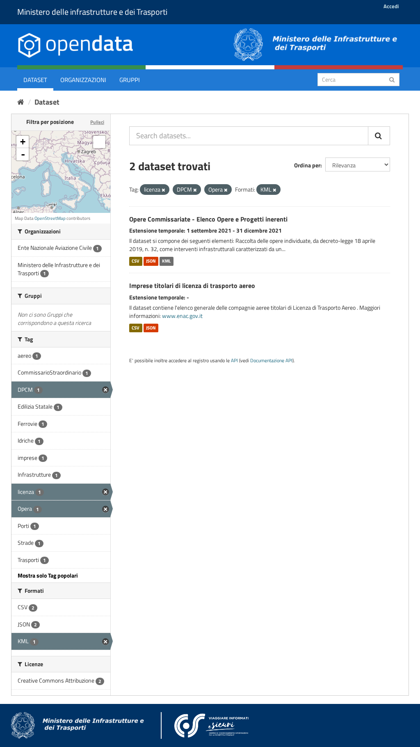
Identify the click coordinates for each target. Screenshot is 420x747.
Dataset (35, 80)
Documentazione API (271, 360)
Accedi (391, 6)
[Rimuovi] (163, 190)
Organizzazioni (83, 80)
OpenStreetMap (50, 218)
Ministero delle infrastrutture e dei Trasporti (92, 11)
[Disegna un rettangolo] (99, 142)
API (234, 360)
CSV (135, 261)
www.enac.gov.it (182, 315)
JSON (151, 261)
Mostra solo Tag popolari (48, 575)
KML (166, 261)
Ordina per (307, 165)
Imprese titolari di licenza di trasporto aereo (192, 285)
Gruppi (129, 80)
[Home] (20, 101)
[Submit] (391, 78)
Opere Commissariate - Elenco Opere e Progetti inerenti (208, 219)
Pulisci (97, 122)
